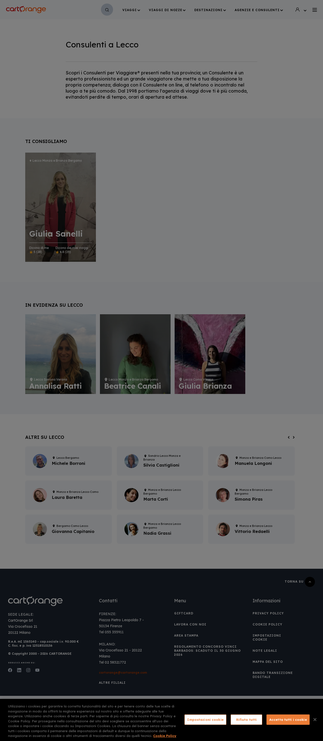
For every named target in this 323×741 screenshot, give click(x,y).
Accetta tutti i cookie (288, 719)
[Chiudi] (314, 719)
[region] (161, 720)
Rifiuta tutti (246, 719)
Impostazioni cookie (205, 719)
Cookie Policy (164, 736)
